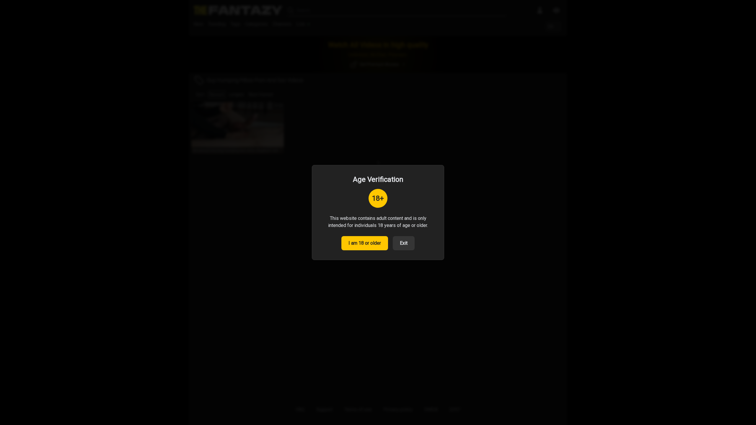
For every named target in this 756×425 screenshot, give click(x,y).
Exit (404, 243)
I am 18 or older (364, 243)
